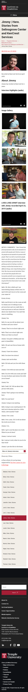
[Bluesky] (6, 645)
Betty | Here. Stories (8, 477)
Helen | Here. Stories (8, 497)
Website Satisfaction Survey (10, 618)
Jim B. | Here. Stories (9, 507)
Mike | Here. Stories (8, 533)
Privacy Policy (7, 684)
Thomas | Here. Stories (9, 564)
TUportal (6, 674)
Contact (5, 667)
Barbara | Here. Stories (9, 471)
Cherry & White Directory (9, 662)
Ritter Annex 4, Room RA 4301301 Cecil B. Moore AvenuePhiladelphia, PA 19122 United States (12, 632)
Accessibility (7, 679)
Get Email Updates (7, 607)
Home (3, 41)
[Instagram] (14, 645)
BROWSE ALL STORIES (9, 51)
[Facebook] (10, 645)
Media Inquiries (6, 614)
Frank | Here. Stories (8, 487)
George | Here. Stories (9, 492)
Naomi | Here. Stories (9, 538)
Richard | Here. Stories (9, 554)
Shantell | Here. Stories (9, 559)
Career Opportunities (8, 611)
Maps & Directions (8, 665)
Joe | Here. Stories (8, 523)
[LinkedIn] (3, 645)
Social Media (7, 672)
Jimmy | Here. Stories (9, 518)
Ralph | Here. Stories (8, 548)
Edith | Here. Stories (8, 482)
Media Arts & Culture (7, 42)
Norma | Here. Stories (9, 543)
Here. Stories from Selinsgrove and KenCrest (12, 44)
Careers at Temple (9, 682)
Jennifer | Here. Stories (9, 502)
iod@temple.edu (6, 640)
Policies (5, 670)
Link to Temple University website (12, 656)
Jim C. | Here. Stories (9, 513)
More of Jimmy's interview (10, 451)
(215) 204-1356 (6, 638)
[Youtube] (18, 645)
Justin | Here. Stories (9, 528)
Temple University (4, 2)
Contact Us (5, 604)
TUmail (5, 677)
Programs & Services (12, 41)
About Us (4, 600)
